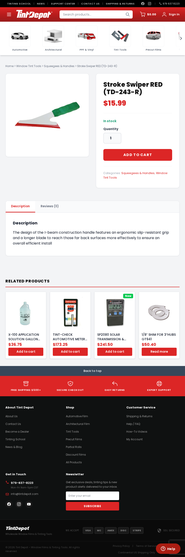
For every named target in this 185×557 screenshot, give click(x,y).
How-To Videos (136, 431)
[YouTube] (28, 504)
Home (9, 66)
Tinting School (19, 3)
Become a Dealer (17, 431)
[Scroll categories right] (179, 38)
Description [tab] (20, 206)
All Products (74, 462)
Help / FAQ (133, 424)
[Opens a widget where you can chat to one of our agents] (168, 549)
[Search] (128, 14)
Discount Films (76, 455)
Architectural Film (78, 424)
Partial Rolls (74, 447)
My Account (134, 439)
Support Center (63, 3)
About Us (11, 416)
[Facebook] (142, 3)
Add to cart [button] (25, 352)
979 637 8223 (171, 3)
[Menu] (9, 14)
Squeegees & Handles (59, 66)
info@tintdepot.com (24, 494)
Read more (159, 352)
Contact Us (90, 3)
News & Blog (13, 447)
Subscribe (92, 506)
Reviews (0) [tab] (50, 206)
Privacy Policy (121, 546)
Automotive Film (77, 416)
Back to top (92, 371)
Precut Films (74, 439)
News (41, 3)
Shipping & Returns (120, 3)
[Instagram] (149, 3)
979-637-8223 (22, 483)
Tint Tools (72, 431)
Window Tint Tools (28, 66)
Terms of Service (146, 546)
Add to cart (137, 154)
